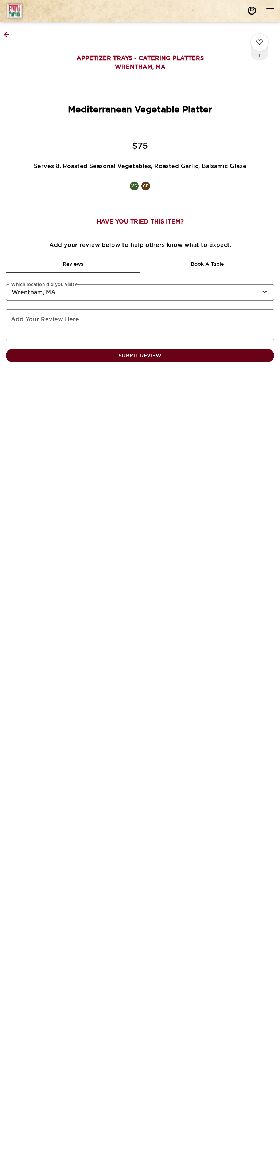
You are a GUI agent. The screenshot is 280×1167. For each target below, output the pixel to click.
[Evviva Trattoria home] (38, 11)
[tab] (73, 264)
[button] (9, 35)
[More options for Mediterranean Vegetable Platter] (259, 42)
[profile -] (252, 10)
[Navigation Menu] (270, 11)
